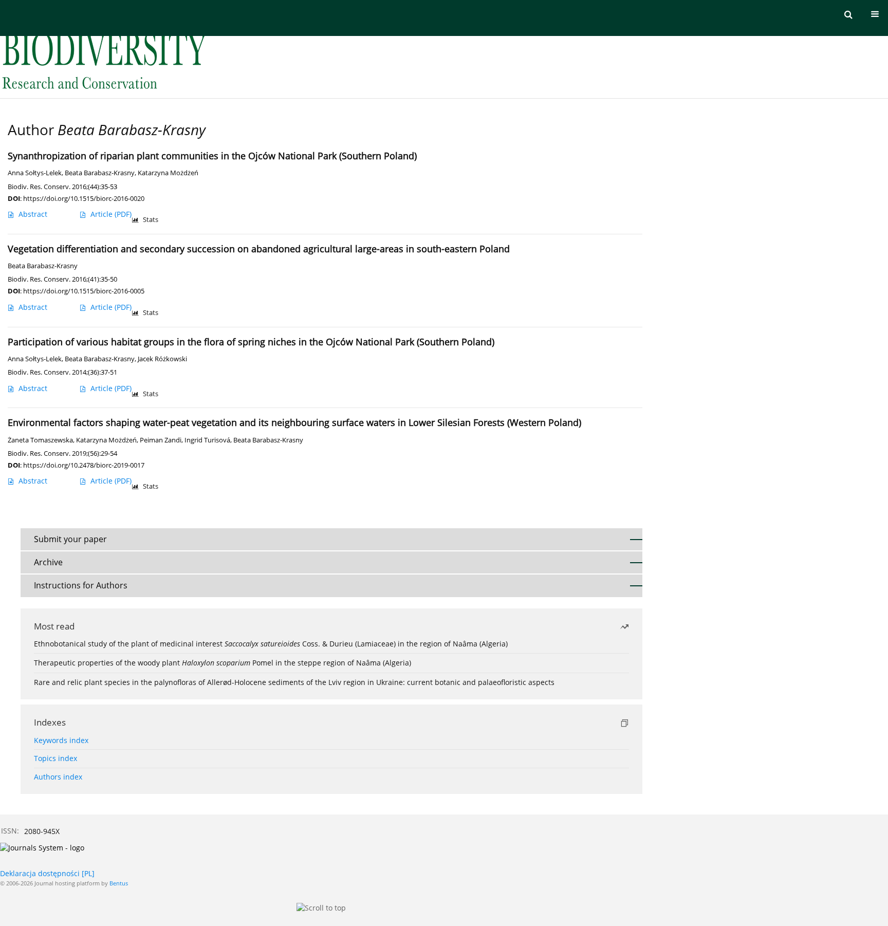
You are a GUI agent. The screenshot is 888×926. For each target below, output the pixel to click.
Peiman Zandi (160, 440)
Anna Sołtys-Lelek (35, 173)
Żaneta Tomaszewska (40, 440)
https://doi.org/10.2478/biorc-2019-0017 (83, 465)
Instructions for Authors (80, 585)
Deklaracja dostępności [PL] (47, 873)
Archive (48, 562)
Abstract (32, 214)
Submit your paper (70, 539)
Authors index (58, 777)
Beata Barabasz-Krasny (100, 173)
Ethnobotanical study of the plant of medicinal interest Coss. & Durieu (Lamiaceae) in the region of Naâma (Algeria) (271, 644)
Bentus (118, 883)
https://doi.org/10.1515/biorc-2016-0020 (83, 198)
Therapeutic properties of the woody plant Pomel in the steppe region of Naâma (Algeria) (222, 663)
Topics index (55, 758)
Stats (150, 219)
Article (111, 214)
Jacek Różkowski (162, 359)
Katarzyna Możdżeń (168, 173)
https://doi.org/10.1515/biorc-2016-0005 (83, 290)
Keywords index (61, 740)
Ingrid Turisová (207, 440)
